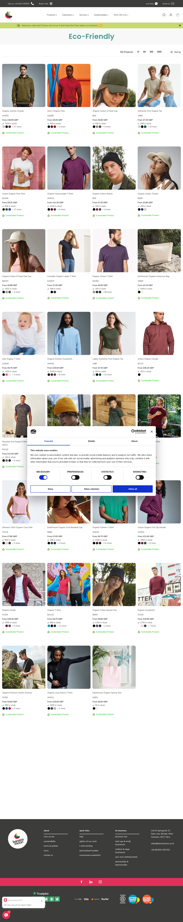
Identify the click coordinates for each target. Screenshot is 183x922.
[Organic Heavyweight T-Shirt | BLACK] (49, 209)
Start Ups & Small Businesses (123, 843)
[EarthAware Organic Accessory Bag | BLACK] (139, 292)
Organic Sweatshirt (146, 610)
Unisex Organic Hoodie (148, 359)
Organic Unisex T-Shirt (103, 276)
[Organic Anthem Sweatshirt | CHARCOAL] (55, 374)
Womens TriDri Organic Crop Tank (17, 527)
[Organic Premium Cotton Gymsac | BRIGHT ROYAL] (6, 708)
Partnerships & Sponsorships (121, 863)
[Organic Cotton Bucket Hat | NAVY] (100, 626)
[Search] (164, 15)
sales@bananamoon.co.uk (162, 843)
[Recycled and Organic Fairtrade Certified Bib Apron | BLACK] (3, 460)
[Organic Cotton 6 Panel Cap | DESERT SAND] (97, 126)
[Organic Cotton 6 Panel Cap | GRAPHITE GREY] (100, 126)
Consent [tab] (48, 441)
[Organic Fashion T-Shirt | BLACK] (94, 543)
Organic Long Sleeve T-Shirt (59, 692)
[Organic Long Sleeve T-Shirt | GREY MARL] (55, 708)
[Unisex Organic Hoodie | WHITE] (142, 374)
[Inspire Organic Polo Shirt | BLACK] (3, 209)
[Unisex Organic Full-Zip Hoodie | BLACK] (139, 543)
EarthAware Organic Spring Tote (107, 692)
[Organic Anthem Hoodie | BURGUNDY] (9, 126)
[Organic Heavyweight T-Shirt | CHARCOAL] (55, 209)
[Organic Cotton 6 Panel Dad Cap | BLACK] (3, 292)
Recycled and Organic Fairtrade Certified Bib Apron (21, 443)
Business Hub (121, 836)
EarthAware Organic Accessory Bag (153, 276)
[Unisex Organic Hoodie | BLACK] (139, 374)
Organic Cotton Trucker (148, 193)
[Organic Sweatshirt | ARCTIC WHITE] (139, 626)
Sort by (177, 52)
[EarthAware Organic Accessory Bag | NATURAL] (142, 292)
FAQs (81, 836)
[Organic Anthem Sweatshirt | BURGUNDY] (52, 374)
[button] (152, 3)
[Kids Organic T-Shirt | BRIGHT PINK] (6, 374)
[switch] (75, 477)
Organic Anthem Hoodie (13, 111)
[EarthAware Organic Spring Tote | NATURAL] (97, 708)
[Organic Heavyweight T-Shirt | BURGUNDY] (52, 209)
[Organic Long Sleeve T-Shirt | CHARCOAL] (52, 708)
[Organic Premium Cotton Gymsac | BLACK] (3, 708)
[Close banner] (152, 432)
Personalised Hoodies (88, 850)
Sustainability (49, 841)
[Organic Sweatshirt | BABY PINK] (142, 626)
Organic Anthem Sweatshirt (59, 359)
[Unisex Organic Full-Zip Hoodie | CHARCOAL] (145, 543)
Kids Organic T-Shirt (11, 359)
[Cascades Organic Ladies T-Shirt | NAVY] (55, 292)
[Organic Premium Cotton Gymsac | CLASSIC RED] (9, 708)
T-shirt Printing (86, 846)
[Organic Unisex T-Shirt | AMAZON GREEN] (97, 292)
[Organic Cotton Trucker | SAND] (145, 209)
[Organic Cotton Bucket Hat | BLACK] (94, 626)
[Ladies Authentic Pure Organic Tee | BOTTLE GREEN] (100, 374)
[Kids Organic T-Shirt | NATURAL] (9, 374)
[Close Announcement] (180, 25)
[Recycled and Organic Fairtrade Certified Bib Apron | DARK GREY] (6, 460)
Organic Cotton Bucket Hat (105, 610)
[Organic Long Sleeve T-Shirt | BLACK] (49, 708)
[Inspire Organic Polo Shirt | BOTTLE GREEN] (6, 209)
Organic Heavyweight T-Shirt (60, 193)
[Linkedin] (91, 882)
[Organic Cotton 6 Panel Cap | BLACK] (94, 126)
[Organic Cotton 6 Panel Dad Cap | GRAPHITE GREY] (9, 292)
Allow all (132, 489)
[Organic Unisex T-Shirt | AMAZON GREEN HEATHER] (100, 292)
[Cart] (178, 15)
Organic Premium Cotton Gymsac (17, 692)
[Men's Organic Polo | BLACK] (49, 126)
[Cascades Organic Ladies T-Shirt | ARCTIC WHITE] (49, 292)
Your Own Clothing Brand (126, 857)
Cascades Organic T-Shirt (149, 441)
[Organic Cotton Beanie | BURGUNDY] (97, 209)
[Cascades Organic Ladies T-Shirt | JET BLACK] (52, 292)
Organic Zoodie (9, 610)
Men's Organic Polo (56, 111)
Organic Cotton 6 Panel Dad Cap (16, 276)
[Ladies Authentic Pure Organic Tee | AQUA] (94, 374)
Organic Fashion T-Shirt (103, 527)
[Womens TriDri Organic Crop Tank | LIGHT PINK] (6, 543)
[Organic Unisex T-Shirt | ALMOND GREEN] (94, 292)
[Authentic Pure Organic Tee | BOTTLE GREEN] (145, 126)
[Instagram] (100, 882)
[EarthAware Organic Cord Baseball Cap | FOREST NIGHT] (52, 543)
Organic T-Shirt (54, 610)
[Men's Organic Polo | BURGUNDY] (52, 126)
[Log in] (171, 15)
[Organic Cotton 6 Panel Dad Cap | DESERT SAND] (6, 292)
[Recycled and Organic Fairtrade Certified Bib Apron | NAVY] (9, 460)
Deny (50, 489)
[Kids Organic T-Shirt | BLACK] (3, 374)
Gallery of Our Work (88, 841)
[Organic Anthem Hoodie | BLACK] (6, 126)
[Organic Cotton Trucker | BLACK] (139, 209)
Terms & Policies (51, 846)
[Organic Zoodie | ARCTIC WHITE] (3, 626)
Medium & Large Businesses (122, 851)
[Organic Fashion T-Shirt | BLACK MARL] (97, 543)
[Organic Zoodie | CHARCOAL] (9, 626)
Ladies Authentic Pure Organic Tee (108, 359)
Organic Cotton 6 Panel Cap (105, 111)
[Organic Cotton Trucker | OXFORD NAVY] (142, 209)
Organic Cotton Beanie (103, 193)
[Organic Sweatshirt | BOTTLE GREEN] (145, 626)
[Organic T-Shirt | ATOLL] (49, 626)
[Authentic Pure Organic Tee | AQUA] (139, 126)
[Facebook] (81, 882)
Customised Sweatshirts (90, 855)
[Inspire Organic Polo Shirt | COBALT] (9, 209)
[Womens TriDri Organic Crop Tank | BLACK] (3, 543)
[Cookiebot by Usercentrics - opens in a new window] (133, 431)
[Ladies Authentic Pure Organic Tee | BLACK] (97, 374)
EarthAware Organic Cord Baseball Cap (64, 527)
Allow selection (91, 489)
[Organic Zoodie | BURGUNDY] (6, 626)
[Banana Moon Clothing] (8, 15)
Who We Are (49, 836)
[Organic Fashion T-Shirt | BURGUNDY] (100, 543)
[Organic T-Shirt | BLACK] (52, 626)
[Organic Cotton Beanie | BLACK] (94, 209)
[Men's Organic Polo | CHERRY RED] (55, 126)
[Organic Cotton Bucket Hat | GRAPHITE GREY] (97, 626)
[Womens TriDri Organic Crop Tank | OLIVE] (9, 543)
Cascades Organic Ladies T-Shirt (61, 276)
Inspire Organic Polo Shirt (13, 193)
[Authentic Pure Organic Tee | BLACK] (142, 126)
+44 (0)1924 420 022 (160, 849)
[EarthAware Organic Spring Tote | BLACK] (94, 708)
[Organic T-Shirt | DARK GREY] (55, 626)
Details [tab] (91, 441)
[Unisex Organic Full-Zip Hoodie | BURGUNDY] (142, 543)
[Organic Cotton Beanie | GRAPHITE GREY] (100, 209)
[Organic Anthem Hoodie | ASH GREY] (3, 126)
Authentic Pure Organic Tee (150, 111)
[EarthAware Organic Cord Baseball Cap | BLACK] (49, 543)
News (46, 850)
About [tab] (134, 441)
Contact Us (48, 855)
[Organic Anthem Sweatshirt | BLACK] (49, 374)
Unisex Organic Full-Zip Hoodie (152, 527)
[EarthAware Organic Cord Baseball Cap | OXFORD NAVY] (55, 543)
